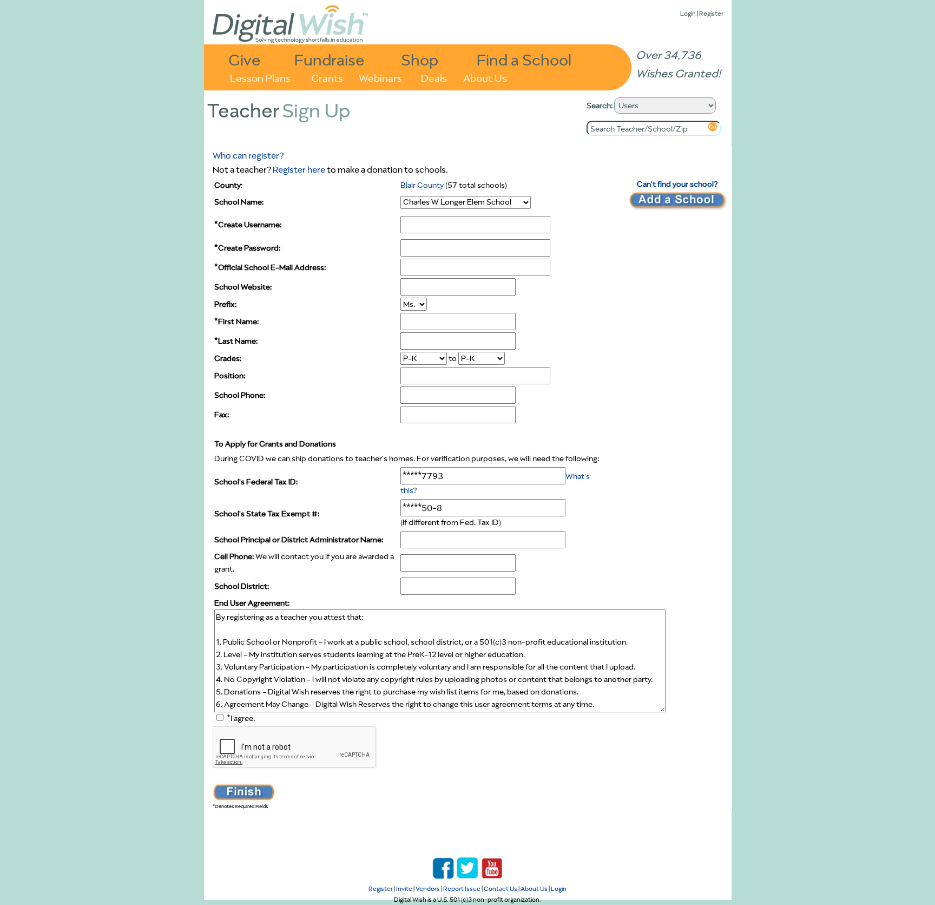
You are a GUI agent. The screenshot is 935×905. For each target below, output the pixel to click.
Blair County (422, 185)
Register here (299, 169)
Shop (419, 59)
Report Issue (461, 888)
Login (688, 13)
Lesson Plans (260, 77)
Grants (327, 77)
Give (244, 59)
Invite (404, 888)
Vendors (428, 888)
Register (711, 13)
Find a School (524, 59)
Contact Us (500, 888)
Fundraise (329, 59)
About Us (485, 77)
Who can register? (248, 155)
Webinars (380, 77)
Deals (434, 77)
